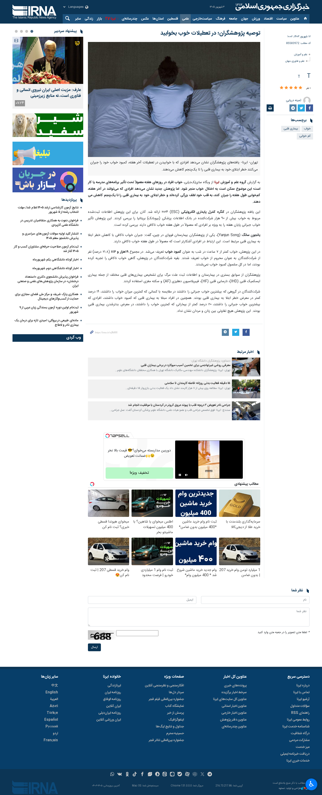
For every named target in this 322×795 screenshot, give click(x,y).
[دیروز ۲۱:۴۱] (47, 60)
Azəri (54, 706)
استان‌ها (158, 19)
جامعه (233, 19)
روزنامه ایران (113, 692)
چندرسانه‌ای (129, 19)
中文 (54, 685)
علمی (185, 19)
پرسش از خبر (175, 713)
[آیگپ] (172, 775)
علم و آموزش (300, 54)
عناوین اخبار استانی (234, 706)
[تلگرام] (210, 775)
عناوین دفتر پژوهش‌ (233, 720)
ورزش (256, 19)
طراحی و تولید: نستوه (290, 789)
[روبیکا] (195, 775)
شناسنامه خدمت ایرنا (296, 726)
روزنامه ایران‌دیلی (109, 713)
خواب (307, 128)
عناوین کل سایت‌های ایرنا (230, 699)
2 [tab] (26, 31)
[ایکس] (202, 775)
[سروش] (157, 775)
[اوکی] (127, 775)
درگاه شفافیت (300, 733)
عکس (145, 19)
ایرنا (272, 7)
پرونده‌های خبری (235, 685)
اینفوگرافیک (176, 720)
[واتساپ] (112, 775)
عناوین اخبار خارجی (234, 713)
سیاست (282, 19)
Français (51, 740)
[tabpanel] (47, 73)
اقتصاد (268, 19)
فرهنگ (220, 19)
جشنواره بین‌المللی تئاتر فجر (166, 740)
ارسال (94, 647)
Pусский (51, 726)
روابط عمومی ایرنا (298, 720)
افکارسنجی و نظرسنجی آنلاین (164, 685)
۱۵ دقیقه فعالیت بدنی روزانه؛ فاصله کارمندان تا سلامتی (197, 383)
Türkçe (52, 713)
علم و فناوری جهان (295, 61)
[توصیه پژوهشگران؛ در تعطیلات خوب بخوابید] (174, 99)
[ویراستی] (150, 775)
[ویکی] (119, 775)
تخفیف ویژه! (139, 473)
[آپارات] (187, 775)
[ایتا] (165, 775)
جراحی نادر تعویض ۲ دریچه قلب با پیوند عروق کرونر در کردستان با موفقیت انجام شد (179, 405)
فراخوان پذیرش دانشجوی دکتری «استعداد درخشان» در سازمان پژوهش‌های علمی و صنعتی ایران (47, 281)
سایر (78, 19)
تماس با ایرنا (301, 692)
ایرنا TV (110, 19)
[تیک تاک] (135, 775)
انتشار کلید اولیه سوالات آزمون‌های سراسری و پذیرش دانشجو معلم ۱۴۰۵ (50, 236)
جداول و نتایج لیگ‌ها (170, 726)
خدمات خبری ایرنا (298, 761)
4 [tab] (16, 31)
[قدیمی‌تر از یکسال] (246, 367)
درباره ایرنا (303, 685)
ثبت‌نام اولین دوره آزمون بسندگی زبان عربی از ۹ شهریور (48, 310)
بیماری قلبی (291, 128)
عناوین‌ (294, 19)
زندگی (89, 19)
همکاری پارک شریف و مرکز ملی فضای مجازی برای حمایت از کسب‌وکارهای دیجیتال (46, 296)
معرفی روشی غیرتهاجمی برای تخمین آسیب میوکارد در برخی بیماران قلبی (185, 365)
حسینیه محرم (175, 733)
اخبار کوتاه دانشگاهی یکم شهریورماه (55, 259)
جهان (244, 19)
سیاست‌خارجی (202, 19)
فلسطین (172, 19)
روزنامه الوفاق (112, 699)
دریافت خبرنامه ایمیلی (295, 754)
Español (51, 720)
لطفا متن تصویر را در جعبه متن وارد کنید (284, 632)
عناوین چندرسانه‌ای (234, 726)
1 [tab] (31, 31)
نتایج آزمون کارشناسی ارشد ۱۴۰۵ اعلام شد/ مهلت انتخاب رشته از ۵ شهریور (48, 210)
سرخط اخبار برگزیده (234, 692)
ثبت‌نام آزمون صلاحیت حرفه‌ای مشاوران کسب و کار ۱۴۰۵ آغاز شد (46, 249)
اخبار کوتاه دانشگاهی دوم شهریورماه (55, 268)
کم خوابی (305, 136)
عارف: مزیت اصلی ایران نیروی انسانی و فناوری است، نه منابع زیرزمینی (49, 93)
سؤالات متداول (300, 706)
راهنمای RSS (300, 713)
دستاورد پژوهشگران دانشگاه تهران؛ (210, 360)
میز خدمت (303, 747)
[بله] (180, 775)
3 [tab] (21, 31)
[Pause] (180, 475)
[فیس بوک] (142, 775)
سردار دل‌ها (176, 692)
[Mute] (186, 475)
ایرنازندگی (114, 685)
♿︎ (311, 784)
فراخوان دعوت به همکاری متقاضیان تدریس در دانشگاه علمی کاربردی (49, 223)
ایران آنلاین (113, 706)
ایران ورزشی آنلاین (108, 720)
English (51, 692)
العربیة (54, 699)
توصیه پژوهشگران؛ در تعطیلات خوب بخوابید (210, 33)
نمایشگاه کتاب (174, 706)
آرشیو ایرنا (303, 699)
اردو (55, 733)
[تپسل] (107, 435)
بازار (99, 19)
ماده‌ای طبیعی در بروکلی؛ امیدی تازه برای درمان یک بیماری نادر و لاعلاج (46, 323)
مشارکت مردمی (299, 740)
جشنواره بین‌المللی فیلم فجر (166, 699)
